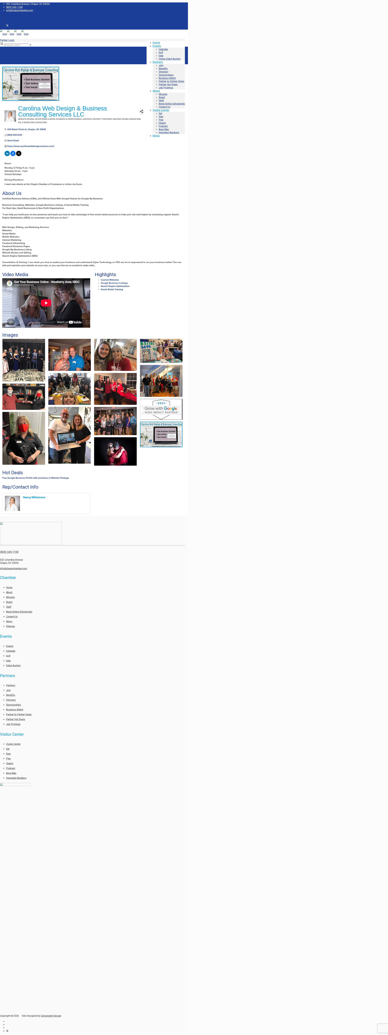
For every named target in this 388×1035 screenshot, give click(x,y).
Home (9, 587)
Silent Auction (13, 665)
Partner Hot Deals (15, 719)
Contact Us (12, 616)
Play (8, 758)
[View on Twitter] (18, 155)
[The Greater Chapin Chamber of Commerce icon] (7, 25)
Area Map (11, 773)
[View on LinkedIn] (7, 155)
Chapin (9, 763)
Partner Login (7, 40)
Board (9, 602)
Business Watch (14, 709)
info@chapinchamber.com (19, 10)
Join (8, 690)
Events (9, 646)
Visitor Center (13, 744)
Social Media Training (112, 289)
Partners (10, 685)
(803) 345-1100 (14, 7)
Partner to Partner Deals (19, 714)
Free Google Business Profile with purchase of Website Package (35, 478)
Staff (8, 606)
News (9, 621)
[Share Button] (141, 111)
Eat (7, 748)
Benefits (10, 695)
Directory (11, 700)
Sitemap (10, 626)
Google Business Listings (114, 283)
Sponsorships (13, 704)
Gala (8, 660)
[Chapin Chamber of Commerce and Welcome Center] (14, 34)
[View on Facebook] (13, 155)
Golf (8, 655)
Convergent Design (51, 1015)
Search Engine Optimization (115, 286)
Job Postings (13, 724)
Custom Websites (110, 280)
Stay (8, 753)
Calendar (10, 651)
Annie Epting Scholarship (19, 611)
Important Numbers (16, 778)
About (9, 592)
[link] (30, 44)
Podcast (10, 768)
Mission (10, 597)
